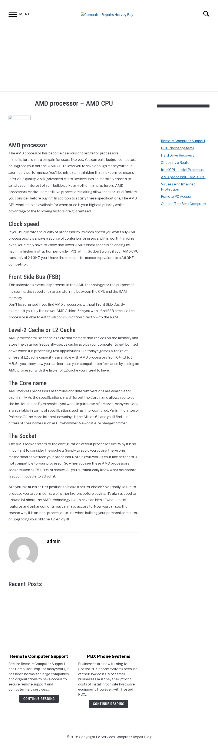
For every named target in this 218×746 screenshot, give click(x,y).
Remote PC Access (176, 197)
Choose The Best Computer (183, 204)
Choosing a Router (176, 163)
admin (54, 541)
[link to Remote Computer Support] (39, 620)
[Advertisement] (109, 59)
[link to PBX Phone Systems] (108, 620)
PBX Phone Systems (108, 656)
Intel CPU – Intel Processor (183, 170)
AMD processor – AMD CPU (183, 177)
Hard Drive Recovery (177, 155)
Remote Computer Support (39, 656)
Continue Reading (39, 699)
